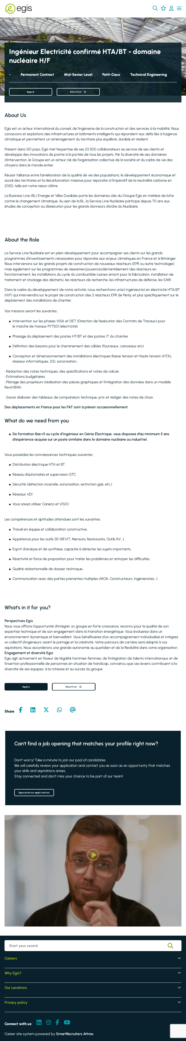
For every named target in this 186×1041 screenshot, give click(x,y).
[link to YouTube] (67, 1023)
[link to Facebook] (57, 1023)
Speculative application (34, 792)
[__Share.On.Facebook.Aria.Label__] (20, 710)
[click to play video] (93, 855)
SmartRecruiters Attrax (74, 1034)
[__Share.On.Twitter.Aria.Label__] (46, 710)
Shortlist (75, 91)
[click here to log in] (171, 9)
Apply (30, 91)
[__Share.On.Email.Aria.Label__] (73, 710)
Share (9, 711)
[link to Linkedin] (39, 1023)
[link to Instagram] (48, 1023)
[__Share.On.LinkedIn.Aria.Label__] (32, 710)
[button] (155, 8)
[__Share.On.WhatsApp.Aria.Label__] (59, 710)
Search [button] (173, 945)
